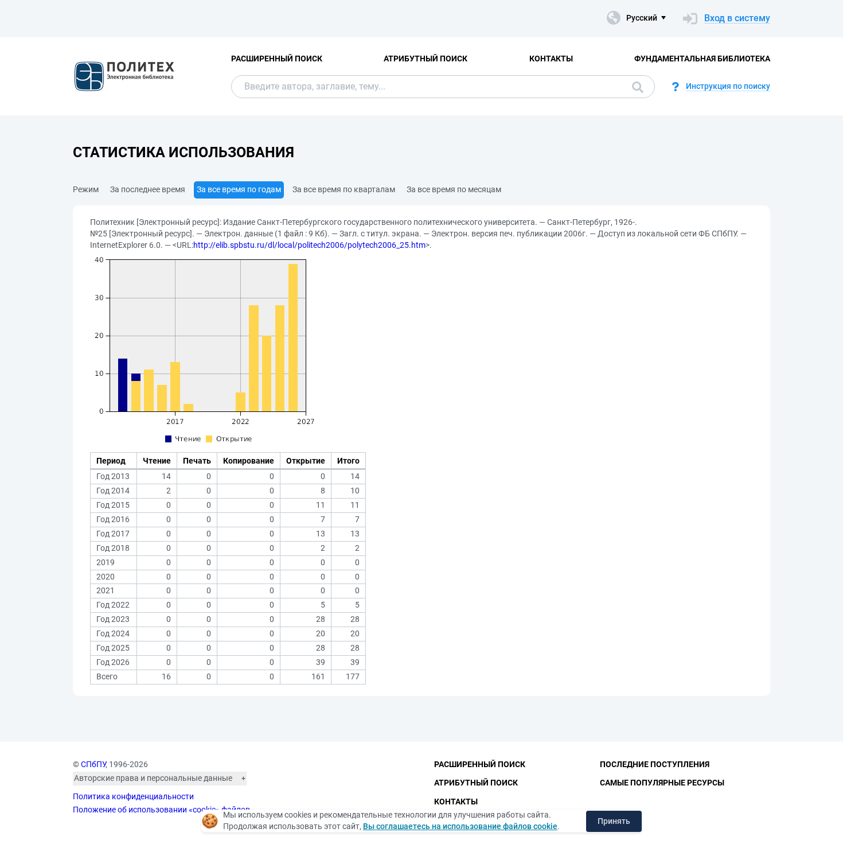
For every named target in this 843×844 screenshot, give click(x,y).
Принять (614, 821)
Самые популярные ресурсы (662, 782)
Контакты (551, 58)
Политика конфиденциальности (133, 796)
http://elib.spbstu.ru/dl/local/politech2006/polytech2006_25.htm (309, 245)
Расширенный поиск (276, 58)
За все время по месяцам (454, 189)
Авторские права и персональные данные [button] (153, 778)
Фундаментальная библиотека (702, 58)
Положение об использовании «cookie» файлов (161, 809)
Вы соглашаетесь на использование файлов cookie (460, 826)
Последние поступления (654, 764)
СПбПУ (93, 764)
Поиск (635, 86)
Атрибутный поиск (425, 58)
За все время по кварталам (343, 189)
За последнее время (147, 189)
